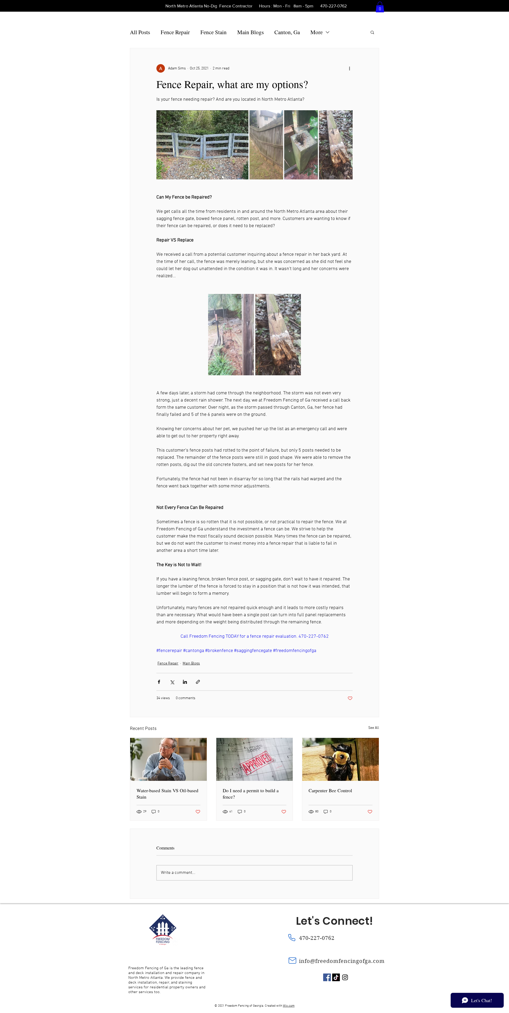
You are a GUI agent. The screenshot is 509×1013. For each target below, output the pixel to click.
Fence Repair (175, 32)
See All (373, 728)
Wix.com (289, 1006)
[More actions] (349, 68)
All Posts (140, 32)
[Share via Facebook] (158, 681)
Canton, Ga (287, 32)
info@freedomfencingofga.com (342, 961)
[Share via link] (197, 681)
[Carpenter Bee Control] (340, 759)
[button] (379, 7)
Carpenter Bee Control (330, 790)
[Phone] (291, 937)
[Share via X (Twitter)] (171, 681)
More (316, 32)
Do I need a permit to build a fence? (251, 793)
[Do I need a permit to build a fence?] (254, 759)
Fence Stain (213, 32)
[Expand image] (202, 144)
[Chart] (128, 1009)
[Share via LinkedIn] (184, 681)
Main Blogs (250, 32)
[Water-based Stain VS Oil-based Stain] (168, 759)
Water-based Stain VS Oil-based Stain (167, 793)
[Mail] (292, 960)
